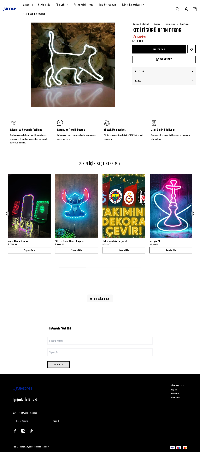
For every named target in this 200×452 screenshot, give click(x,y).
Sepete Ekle (159, 49)
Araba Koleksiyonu (83, 4)
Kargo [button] (138, 80)
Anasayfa (28, 4)
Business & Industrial (143, 24)
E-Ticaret (21, 447)
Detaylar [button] (139, 71)
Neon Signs (184, 24)
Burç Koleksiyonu (108, 4)
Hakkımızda (44, 4)
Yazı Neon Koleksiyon (34, 13)
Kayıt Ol (56, 421)
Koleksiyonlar (176, 397)
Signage (159, 24)
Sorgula (58, 364)
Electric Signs (172, 24)
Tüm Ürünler (62, 4)
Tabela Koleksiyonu (132, 4)
